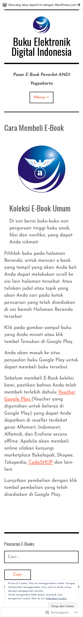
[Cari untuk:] (41, 556)
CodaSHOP (41, 462)
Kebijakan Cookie (56, 598)
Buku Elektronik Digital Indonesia (41, 46)
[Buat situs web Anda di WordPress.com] (41, 5)
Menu (39, 97)
